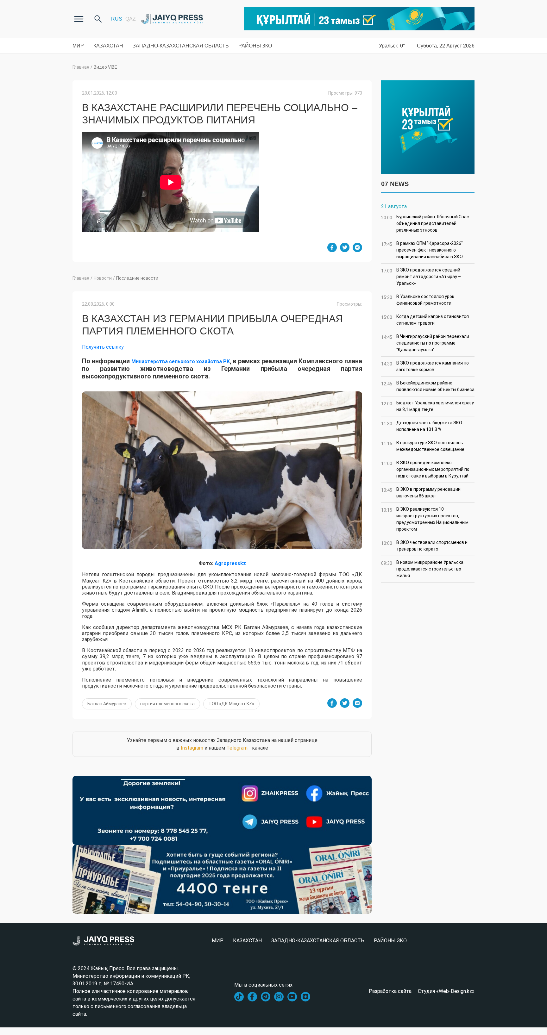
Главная (80, 67)
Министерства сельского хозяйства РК (180, 362)
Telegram (237, 748)
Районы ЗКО (255, 45)
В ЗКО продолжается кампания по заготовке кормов (425, 366)
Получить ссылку (103, 347)
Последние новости (137, 278)
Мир (78, 45)
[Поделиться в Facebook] (332, 247)
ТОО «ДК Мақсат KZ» (231, 703)
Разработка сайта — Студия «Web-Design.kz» (422, 991)
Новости (103, 278)
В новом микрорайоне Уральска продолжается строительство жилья (422, 569)
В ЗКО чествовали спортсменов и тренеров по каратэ (424, 546)
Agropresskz (230, 563)
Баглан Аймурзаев (106, 703)
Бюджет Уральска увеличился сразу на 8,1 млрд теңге (427, 406)
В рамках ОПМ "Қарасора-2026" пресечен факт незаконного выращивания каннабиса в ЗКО (422, 250)
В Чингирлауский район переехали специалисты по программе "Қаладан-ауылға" (425, 343)
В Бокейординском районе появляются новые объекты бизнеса (428, 386)
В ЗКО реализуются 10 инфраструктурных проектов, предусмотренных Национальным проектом (424, 519)
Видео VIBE (105, 67)
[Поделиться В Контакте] (357, 247)
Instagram (192, 748)
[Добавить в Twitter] (345, 247)
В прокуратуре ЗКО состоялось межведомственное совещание (422, 446)
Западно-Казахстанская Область (181, 45)
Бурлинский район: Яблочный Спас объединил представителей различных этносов (425, 223)
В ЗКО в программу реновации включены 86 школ (421, 492)
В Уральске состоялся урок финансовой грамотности (417, 300)
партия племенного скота (167, 703)
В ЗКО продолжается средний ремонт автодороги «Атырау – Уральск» (421, 276)
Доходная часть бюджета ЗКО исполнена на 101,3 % (421, 426)
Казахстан (108, 45)
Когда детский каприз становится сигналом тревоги (425, 320)
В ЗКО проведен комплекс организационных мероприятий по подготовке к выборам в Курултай (425, 469)
